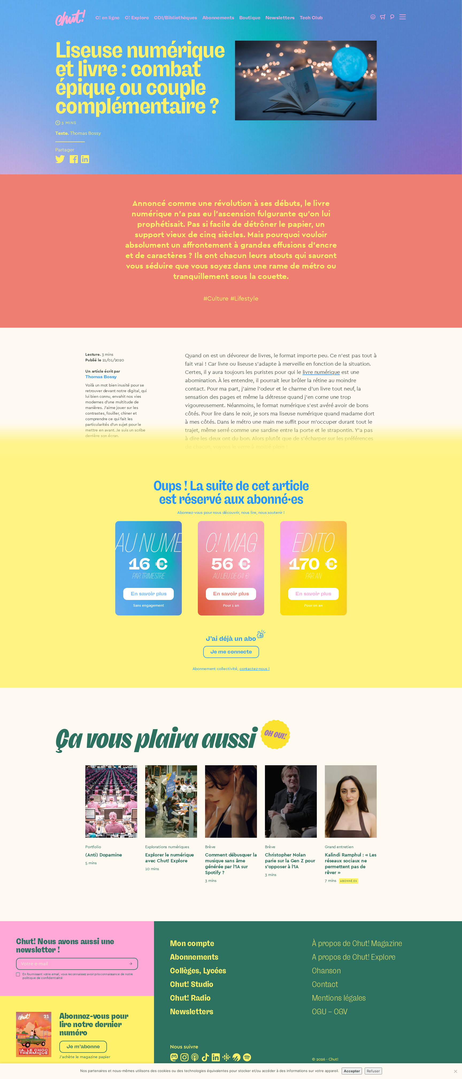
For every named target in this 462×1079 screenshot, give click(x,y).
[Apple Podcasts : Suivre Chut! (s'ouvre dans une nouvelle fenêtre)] (195, 1059)
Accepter (352, 1071)
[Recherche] (392, 17)
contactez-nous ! (255, 669)
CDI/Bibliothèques (175, 17)
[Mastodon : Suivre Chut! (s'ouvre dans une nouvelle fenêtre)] (174, 1059)
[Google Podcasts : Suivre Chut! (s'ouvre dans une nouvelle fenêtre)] (226, 1059)
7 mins (330, 881)
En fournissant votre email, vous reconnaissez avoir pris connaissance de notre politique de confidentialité (77, 976)
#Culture (216, 299)
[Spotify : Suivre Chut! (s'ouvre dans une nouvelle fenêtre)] (247, 1059)
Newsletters (280, 17)
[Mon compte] (373, 17)
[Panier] (382, 17)
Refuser (373, 1071)
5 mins (91, 863)
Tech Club (311, 17)
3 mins (107, 355)
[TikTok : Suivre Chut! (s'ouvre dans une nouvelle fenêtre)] (205, 1059)
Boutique (249, 17)
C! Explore (137, 17)
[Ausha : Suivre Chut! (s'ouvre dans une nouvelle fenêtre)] (237, 1059)
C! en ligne (107, 17)
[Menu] (401, 17)
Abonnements (218, 17)
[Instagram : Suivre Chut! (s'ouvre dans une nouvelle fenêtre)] (184, 1059)
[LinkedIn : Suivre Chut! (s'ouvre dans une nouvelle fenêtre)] (216, 1059)
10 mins (152, 869)
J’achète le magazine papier (84, 1057)
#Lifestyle (244, 299)
